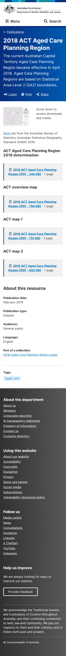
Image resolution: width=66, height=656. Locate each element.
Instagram (10, 553)
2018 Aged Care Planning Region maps (30, 354)
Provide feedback (20, 592)
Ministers (9, 410)
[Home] (33, 9)
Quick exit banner (15, 482)
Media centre (12, 517)
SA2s (6, 133)
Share (45, 94)
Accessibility (12, 461)
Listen (13, 94)
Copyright (10, 466)
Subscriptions (12, 492)
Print (28, 94)
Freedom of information (19, 426)
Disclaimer (10, 472)
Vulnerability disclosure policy (24, 497)
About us (9, 405)
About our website (16, 456)
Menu (14, 21)
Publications (15, 32)
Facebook (10, 533)
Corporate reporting (17, 415)
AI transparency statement (21, 421)
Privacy (8, 477)
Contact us (11, 431)
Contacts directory (16, 436)
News (7, 523)
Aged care (12, 378)
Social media (12, 487)
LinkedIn (9, 538)
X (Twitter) (10, 543)
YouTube (9, 548)
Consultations (12, 528)
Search (55, 21)
